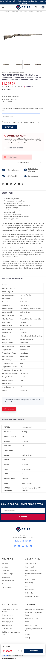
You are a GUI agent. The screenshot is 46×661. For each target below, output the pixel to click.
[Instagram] (19, 546)
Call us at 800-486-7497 (23, 541)
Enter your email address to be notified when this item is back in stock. (22, 110)
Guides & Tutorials (31, 625)
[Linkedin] (18, 184)
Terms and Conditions (34, 596)
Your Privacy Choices (15, 655)
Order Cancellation (31, 570)
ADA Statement (7, 625)
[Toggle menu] (3, 7)
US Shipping (29, 583)
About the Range (7, 574)
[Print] (11, 184)
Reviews (27, 634)
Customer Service (7, 615)
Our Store (5, 563)
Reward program (7, 622)
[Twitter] (15, 184)
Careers (4, 584)
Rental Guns (6, 577)
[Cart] (43, 7)
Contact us (5, 570)
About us (5, 567)
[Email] (7, 184)
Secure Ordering (30, 567)
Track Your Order (30, 563)
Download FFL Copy (31, 618)
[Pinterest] (22, 184)
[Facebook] (3, 184)
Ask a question (9, 409)
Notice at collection (9, 659)
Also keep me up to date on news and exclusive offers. (21, 122)
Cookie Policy (34, 593)
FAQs (26, 586)
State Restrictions (7, 618)
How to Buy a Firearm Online (34, 609)
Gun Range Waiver (8, 580)
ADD (30, 651)
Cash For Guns (7, 628)
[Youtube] (23, 546)
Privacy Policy (34, 589)
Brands (27, 622)
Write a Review (6, 89)
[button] (17, 86)
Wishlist (8, 646)
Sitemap (27, 638)
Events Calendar (7, 587)
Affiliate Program (30, 579)
